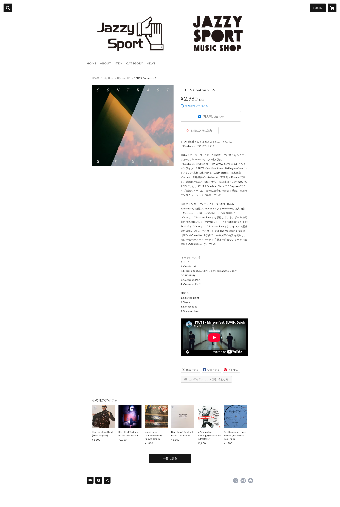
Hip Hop (108, 78)
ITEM (119, 63)
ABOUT (105, 63)
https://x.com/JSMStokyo (235, 480)
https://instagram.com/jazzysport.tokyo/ (243, 480)
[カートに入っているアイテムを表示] (332, 8)
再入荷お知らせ (213, 116)
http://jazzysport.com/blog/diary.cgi (250, 480)
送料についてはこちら (198, 105)
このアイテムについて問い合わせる (208, 379)
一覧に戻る (170, 458)
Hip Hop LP (123, 78)
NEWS (150, 63)
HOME (92, 63)
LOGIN (317, 7)
